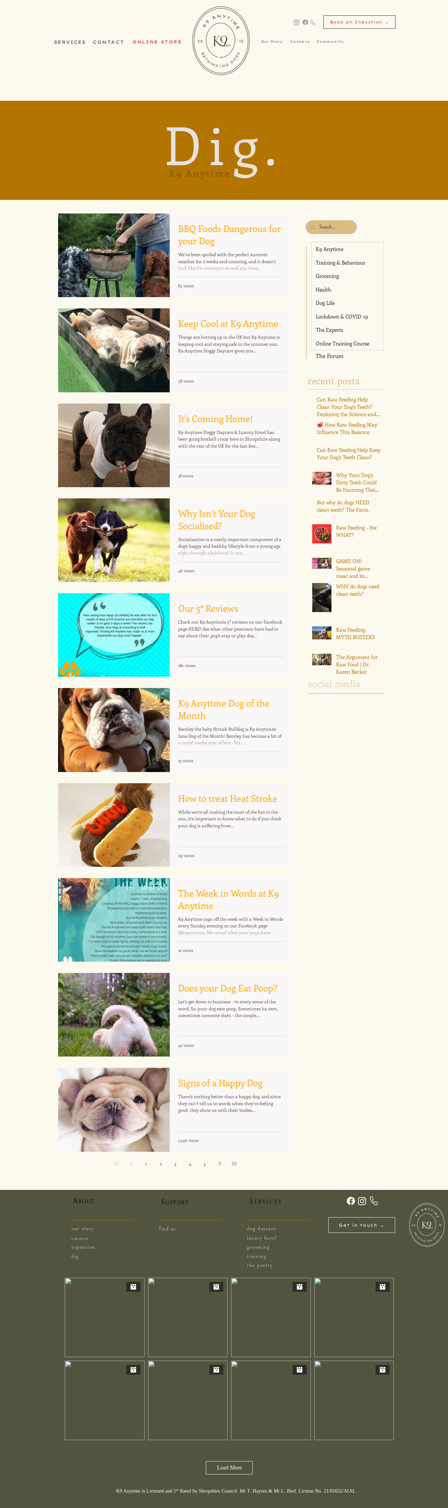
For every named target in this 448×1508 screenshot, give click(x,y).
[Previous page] (131, 1163)
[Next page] (219, 1163)
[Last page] (234, 1163)
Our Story (272, 41)
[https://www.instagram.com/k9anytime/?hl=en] (296, 22)
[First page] (116, 1163)
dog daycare (261, 1229)
